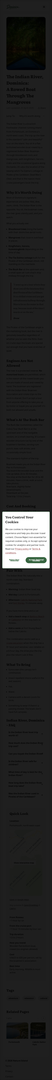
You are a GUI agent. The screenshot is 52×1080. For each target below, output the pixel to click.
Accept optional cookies (36, 560)
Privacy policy (22, 548)
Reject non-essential (14, 560)
